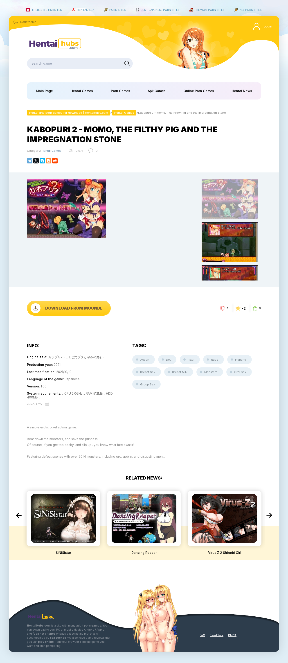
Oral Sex (240, 372)
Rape (214, 359)
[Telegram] (29, 160)
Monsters (210, 372)
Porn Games (120, 91)
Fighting (240, 359)
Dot (168, 359)
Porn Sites (117, 9)
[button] (18, 515)
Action (144, 359)
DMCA (232, 635)
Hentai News (242, 91)
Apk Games (157, 91)
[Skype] (42, 160)
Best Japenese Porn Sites (160, 9)
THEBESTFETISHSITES (47, 9)
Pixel (191, 359)
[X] (36, 160)
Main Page (44, 91)
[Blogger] (48, 160)
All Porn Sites (251, 9)
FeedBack (216, 635)
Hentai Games (82, 91)
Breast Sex (147, 372)
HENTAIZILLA (85, 9)
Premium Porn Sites (210, 9)
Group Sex (147, 384)
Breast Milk (179, 372)
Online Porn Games (199, 91)
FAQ (202, 635)
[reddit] (55, 160)
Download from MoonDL (74, 308)
